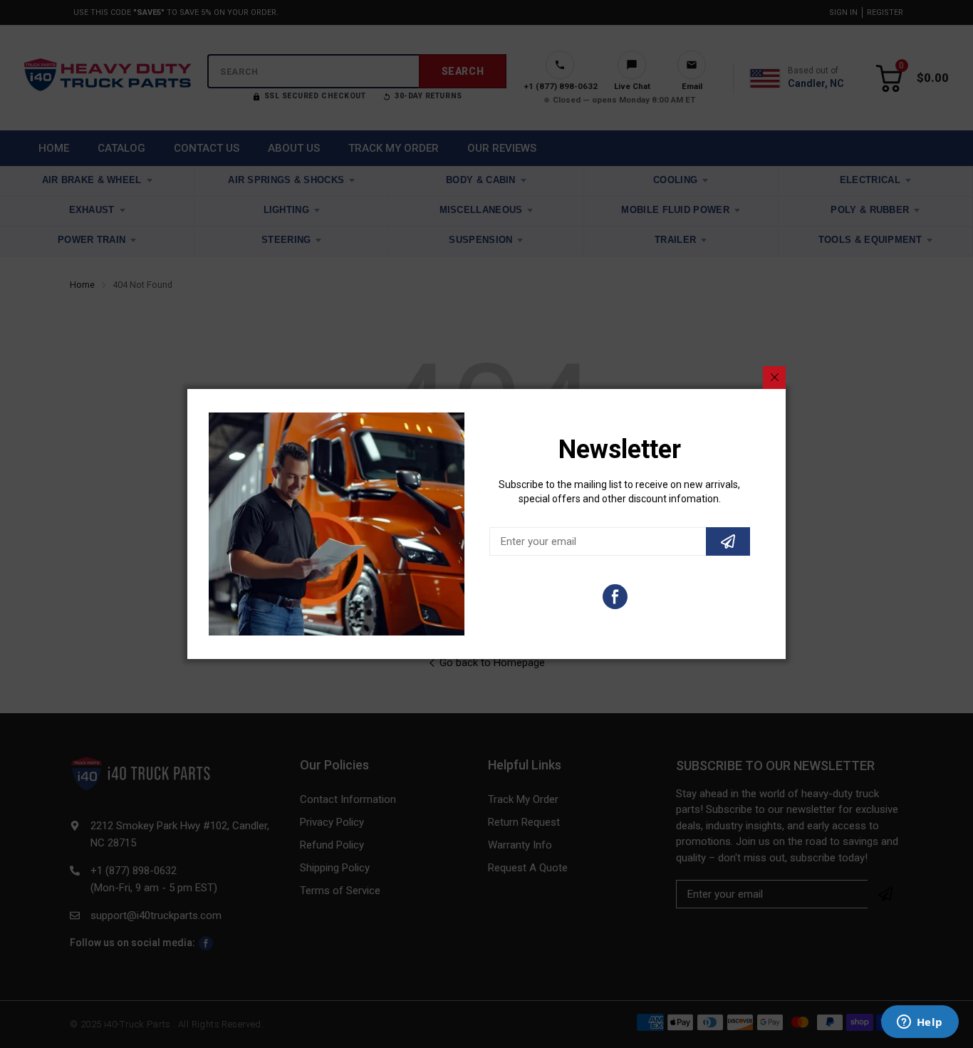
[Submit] (728, 541)
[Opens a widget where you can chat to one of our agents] (919, 1023)
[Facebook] (615, 596)
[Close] (774, 377)
